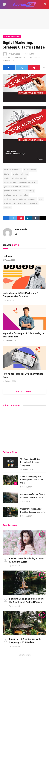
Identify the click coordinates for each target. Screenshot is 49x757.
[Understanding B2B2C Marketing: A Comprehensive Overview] (24, 277)
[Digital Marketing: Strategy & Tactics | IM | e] (24, 88)
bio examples (30, 170)
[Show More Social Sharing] (43, 67)
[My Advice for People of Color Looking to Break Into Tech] (24, 317)
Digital (7, 174)
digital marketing (20, 174)
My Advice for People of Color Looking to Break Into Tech (23, 335)
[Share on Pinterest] (34, 67)
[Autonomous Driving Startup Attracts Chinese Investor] (10, 497)
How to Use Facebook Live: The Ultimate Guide (23, 375)
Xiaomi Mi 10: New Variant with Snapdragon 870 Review (25, 640)
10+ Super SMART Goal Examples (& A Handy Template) (30, 462)
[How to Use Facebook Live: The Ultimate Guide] (24, 358)
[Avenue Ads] (24, 4)
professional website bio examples (20, 199)
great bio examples (12, 191)
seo (40, 199)
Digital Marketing (12, 36)
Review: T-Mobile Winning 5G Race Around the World (26, 560)
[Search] (44, 4)
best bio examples (12, 170)
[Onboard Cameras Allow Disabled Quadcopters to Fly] (10, 512)
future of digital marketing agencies (20, 182)
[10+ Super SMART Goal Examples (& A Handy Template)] (10, 462)
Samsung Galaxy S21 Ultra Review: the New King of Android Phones (26, 600)
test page (7, 256)
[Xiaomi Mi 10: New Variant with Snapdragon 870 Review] (24, 623)
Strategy (33, 203)
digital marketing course (15, 178)
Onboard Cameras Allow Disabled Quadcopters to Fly (32, 510)
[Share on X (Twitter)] (22, 67)
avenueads (15, 54)
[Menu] (4, 4)
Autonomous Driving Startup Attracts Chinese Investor (33, 495)
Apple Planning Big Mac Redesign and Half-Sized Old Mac (31, 479)
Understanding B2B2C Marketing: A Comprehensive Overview (20, 294)
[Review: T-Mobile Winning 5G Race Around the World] (24, 542)
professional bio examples (16, 195)
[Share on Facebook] (9, 67)
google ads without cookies (16, 186)
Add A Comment (24, 391)
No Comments (36, 58)
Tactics (7, 207)
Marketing (29, 191)
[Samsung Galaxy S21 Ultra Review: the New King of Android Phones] (24, 583)
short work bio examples (15, 203)
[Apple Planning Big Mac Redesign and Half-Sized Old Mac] (10, 480)
